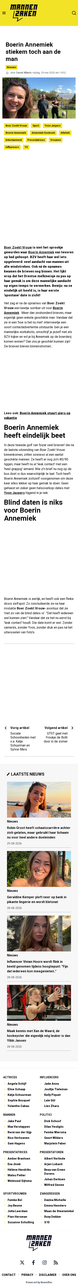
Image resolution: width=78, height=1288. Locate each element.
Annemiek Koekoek (43, 132)
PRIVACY (27, 1274)
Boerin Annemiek (16, 132)
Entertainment (14, 140)
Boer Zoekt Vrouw (16, 125)
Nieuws (11, 67)
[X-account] (22, 1262)
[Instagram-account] (44, 1262)
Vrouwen (55, 140)
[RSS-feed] (55, 1262)
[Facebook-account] (33, 1262)
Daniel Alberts (24, 72)
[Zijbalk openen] (4, 13)
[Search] (74, 13)
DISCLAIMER (47, 1274)
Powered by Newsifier (39, 1282)
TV (26, 147)
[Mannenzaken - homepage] (24, 13)
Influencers (12, 147)
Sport (36, 125)
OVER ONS (69, 1274)
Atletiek (65, 132)
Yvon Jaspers (53, 125)
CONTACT (9, 1274)
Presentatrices (36, 140)
